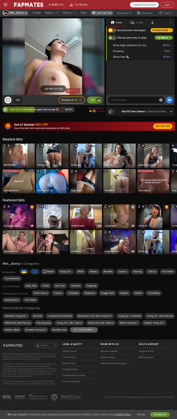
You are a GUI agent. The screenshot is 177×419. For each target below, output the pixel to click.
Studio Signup (108, 357)
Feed (83, 12)
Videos (52, 12)
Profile (37, 12)
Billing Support (146, 357)
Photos (70, 12)
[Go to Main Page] (28, 4)
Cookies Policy (70, 369)
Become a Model (109, 351)
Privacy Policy (69, 351)
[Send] (169, 100)
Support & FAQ (146, 351)
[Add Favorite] (7, 100)
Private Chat (160, 30)
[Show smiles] (161, 100)
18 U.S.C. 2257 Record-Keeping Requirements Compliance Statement (139, 397)
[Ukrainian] (24, 271)
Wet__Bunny (11, 263)
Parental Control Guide (73, 375)
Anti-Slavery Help (71, 381)
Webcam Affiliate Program (114, 363)
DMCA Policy (69, 363)
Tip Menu (162, 37)
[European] (34, 271)
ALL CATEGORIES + (84, 329)
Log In (167, 4)
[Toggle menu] (5, 4)
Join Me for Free (53, 88)
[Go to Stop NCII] (71, 397)
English (43, 345)
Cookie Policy (123, 414)
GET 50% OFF (163, 126)
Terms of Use (69, 357)
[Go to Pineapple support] (54, 397)
